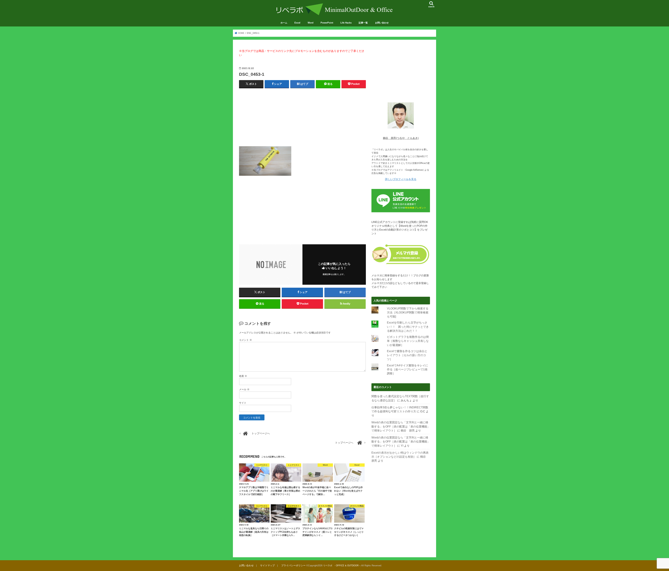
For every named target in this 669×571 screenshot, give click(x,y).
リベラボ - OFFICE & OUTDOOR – (341, 565)
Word (310, 22)
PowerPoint (327, 22)
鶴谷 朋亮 (408, 430)
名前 (243, 376)
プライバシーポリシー (293, 565)
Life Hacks (346, 22)
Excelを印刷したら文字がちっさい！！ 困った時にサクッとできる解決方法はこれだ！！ (408, 326)
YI (402, 445)
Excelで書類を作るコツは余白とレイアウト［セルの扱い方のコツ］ (407, 355)
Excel (297, 22)
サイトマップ (267, 565)
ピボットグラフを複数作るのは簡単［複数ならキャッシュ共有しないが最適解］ (408, 341)
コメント (245, 340)
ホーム (283, 22)
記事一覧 (363, 22)
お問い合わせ (382, 22)
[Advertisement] (302, 116)
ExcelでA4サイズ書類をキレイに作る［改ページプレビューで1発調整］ (407, 369)
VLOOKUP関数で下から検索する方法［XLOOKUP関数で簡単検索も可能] (407, 312)
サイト (242, 402)
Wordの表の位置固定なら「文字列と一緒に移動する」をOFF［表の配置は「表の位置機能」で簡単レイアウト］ (400, 426)
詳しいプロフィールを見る (400, 179)
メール (244, 389)
